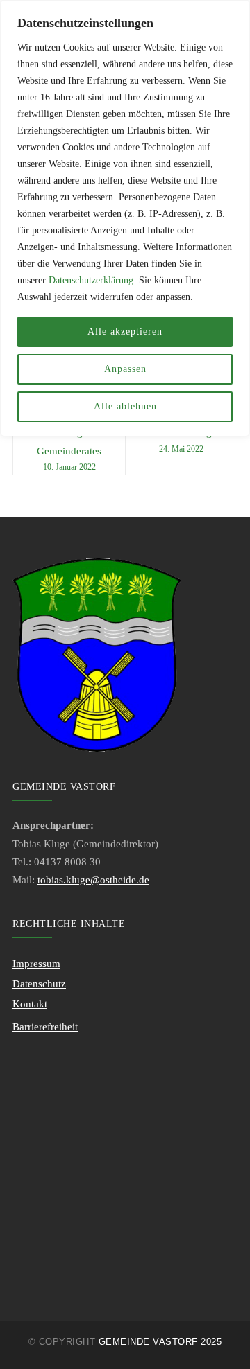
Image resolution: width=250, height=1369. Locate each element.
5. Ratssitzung (181, 440)
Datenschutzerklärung (91, 280)
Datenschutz (39, 983)
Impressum (36, 963)
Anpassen (125, 369)
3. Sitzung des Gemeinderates (69, 449)
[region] (125, 218)
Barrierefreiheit (45, 1026)
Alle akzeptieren (125, 331)
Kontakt (29, 1003)
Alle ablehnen (125, 406)
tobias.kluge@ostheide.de (93, 879)
